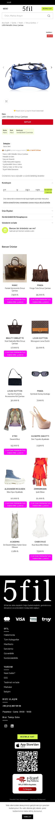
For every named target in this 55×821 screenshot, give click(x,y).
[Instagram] (6, 726)
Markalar (8, 687)
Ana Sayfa (6, 23)
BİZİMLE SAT (47, 8)
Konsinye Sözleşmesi (37, 799)
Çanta (14, 23)
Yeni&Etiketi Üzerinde (24, 132)
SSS (6, 678)
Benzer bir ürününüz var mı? (22, 228)
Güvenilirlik (9, 653)
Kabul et (27, 817)
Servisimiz (8, 649)
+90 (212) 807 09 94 (12, 706)
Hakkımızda (9, 635)
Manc (4, 114)
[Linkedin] (12, 726)
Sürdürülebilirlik (11, 658)
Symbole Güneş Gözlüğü (40, 394)
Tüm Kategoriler (11, 639)
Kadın (21, 23)
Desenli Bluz (15, 439)
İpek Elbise (40, 492)
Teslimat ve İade (11, 682)
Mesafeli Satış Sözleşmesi (19, 799)
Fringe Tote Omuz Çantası (40, 288)
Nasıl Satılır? (9, 673)
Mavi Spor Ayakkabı (15, 492)
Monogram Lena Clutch (40, 341)
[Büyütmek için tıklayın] (6, 101)
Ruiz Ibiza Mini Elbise (40, 545)
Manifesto (8, 644)
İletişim (7, 691)
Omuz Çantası (31, 23)
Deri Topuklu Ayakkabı (40, 439)
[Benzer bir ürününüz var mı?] (5, 230)
